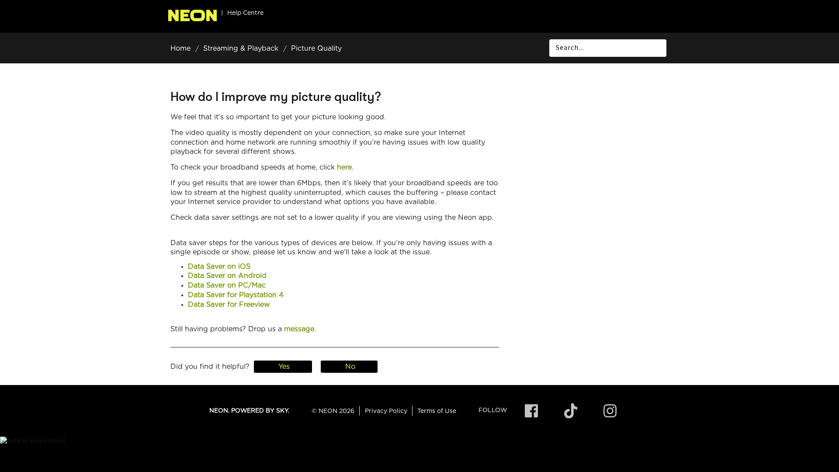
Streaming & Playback (240, 48)
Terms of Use (436, 411)
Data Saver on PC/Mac (227, 285)
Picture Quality (316, 48)
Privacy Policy (386, 411)
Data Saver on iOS (219, 266)
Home (180, 48)
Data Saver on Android (227, 275)
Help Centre (245, 13)
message (299, 329)
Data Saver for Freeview (229, 304)
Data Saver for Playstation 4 (236, 295)
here (344, 167)
